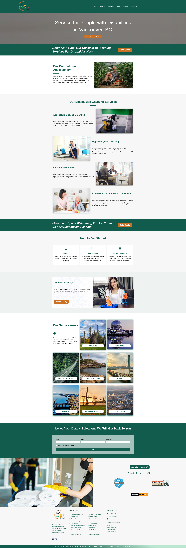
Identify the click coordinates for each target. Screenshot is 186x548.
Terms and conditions (113, 546)
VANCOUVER (120, 345)
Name (57, 439)
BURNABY (93, 345)
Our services (111, 6)
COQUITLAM (120, 411)
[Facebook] (56, 539)
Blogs (118, 6)
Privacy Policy (127, 546)
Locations (125, 6)
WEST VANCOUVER (93, 378)
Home (95, 6)
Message (108, 439)
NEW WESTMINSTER (93, 411)
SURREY (120, 378)
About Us (102, 6)
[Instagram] (53, 539)
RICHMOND (66, 411)
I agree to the (65, 445)
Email (82, 439)
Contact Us (134, 6)
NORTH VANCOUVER (66, 378)
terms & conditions (69, 445)
